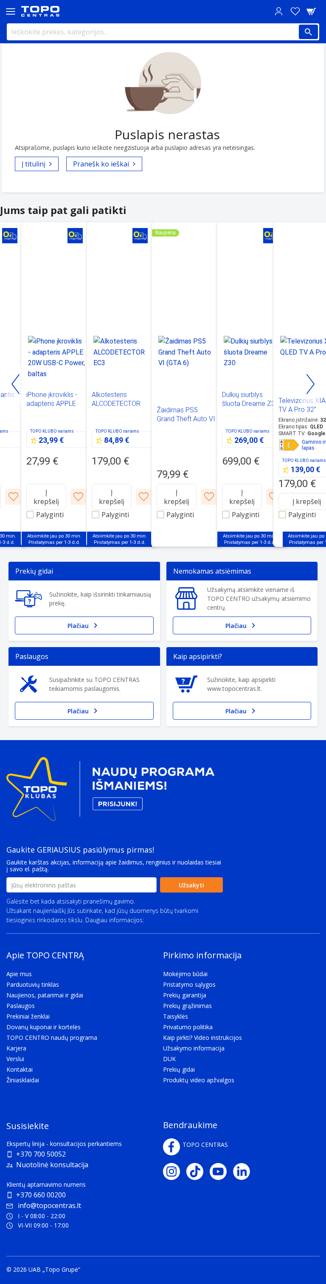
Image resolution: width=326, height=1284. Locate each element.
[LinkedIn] (244, 1171)
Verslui (15, 1059)
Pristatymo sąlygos (189, 984)
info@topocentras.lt (49, 1205)
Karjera (16, 1048)
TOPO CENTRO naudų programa (51, 1037)
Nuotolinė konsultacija (52, 1164)
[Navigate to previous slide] (15, 384)
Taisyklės (175, 1016)
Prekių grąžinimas (187, 1005)
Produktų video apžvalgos (198, 1080)
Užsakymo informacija (194, 1048)
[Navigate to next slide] (310, 384)
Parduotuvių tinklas (32, 984)
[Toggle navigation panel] (10, 11)
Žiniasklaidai (22, 1080)
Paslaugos (20, 1005)
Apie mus (19, 974)
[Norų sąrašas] (295, 11)
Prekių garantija (184, 995)
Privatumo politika (170, 920)
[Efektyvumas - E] (289, 445)
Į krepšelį (46, 496)
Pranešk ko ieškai (101, 164)
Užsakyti (191, 885)
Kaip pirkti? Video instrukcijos (202, 1037)
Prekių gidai (179, 1069)
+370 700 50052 (41, 1154)
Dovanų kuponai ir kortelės (43, 1027)
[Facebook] (171, 1146)
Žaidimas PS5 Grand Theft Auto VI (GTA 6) (186, 419)
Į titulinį (33, 164)
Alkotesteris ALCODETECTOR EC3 (116, 404)
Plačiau (78, 626)
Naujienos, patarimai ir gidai (44, 995)
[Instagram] (174, 1171)
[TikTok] (198, 1171)
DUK (169, 1059)
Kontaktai (19, 1069)
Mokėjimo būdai (185, 974)
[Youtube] (221, 1171)
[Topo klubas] (110, 792)
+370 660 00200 (41, 1195)
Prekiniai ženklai (28, 1016)
